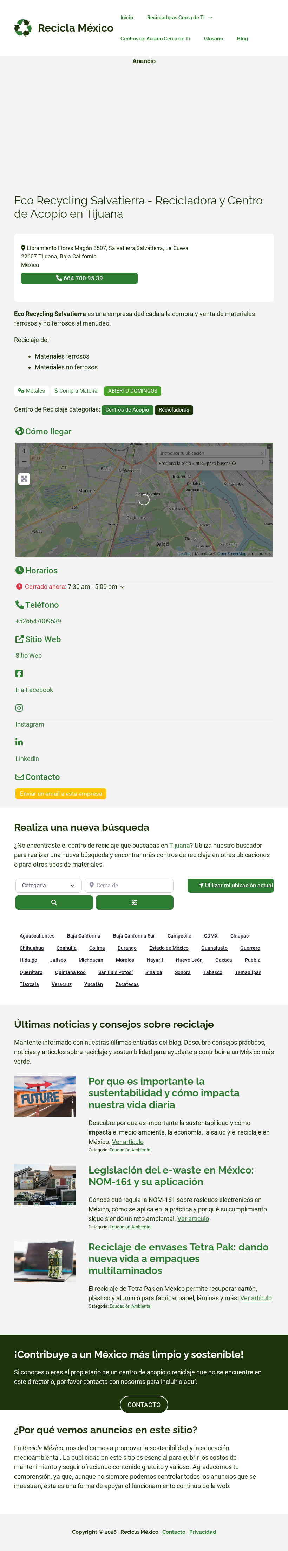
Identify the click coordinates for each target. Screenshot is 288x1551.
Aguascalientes (37, 936)
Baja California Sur (134, 936)
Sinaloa (153, 972)
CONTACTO (144, 1404)
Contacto (173, 1532)
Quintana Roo (70, 972)
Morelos (125, 960)
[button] (144, 586)
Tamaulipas (248, 972)
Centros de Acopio (127, 410)
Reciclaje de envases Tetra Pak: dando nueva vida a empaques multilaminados (179, 1258)
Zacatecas (127, 984)
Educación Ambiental (130, 1149)
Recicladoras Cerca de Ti (176, 17)
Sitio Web (28, 655)
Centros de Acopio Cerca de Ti (155, 38)
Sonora (183, 972)
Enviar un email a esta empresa (61, 793)
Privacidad (202, 1532)
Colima (97, 948)
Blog (242, 38)
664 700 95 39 (82, 278)
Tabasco (212, 972)
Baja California (83, 936)
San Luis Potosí (115, 972)
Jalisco (58, 960)
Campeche (179, 936)
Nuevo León (189, 960)
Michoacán (91, 960)
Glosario (213, 38)
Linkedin (27, 758)
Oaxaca (223, 960)
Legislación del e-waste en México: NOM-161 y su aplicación (171, 1176)
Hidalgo (28, 960)
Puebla (253, 960)
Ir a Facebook (34, 690)
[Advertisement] (144, 120)
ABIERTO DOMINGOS (132, 391)
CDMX (211, 936)
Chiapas (239, 936)
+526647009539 (38, 621)
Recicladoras (174, 410)
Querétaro (31, 972)
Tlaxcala (29, 984)
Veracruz (62, 984)
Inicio (126, 17)
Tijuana (179, 845)
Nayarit (155, 960)
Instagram (29, 724)
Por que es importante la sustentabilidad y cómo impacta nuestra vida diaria (164, 1093)
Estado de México (169, 948)
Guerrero (250, 948)
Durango (127, 948)
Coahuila (67, 948)
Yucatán (93, 984)
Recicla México (75, 28)
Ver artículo (128, 1141)
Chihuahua (32, 948)
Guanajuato (214, 948)
